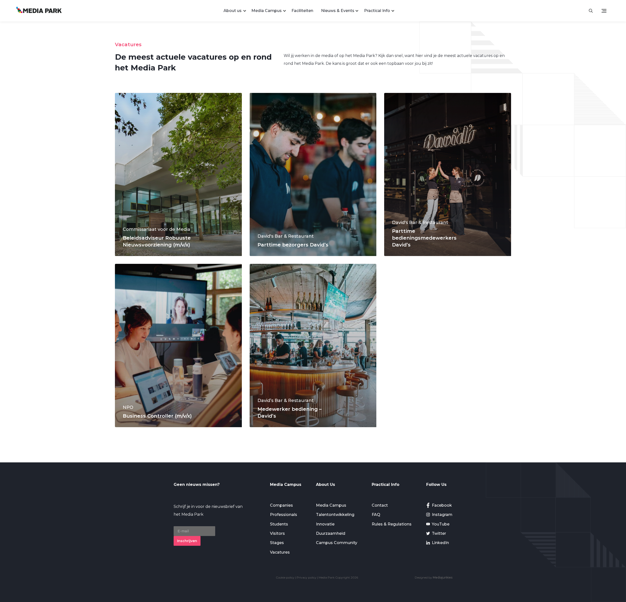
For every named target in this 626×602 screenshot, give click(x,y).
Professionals (283, 514)
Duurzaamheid (330, 533)
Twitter (439, 533)
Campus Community (336, 542)
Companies (281, 505)
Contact (380, 505)
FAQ (376, 514)
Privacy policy (306, 577)
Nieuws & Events (337, 10)
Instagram (442, 514)
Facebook (442, 505)
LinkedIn (440, 542)
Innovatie (325, 524)
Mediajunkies (442, 577)
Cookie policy (285, 577)
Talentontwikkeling (335, 514)
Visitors (277, 533)
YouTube (440, 524)
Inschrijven (187, 541)
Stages (277, 542)
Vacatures (280, 552)
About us (233, 10)
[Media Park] (39, 10)
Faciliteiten (302, 10)
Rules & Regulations (392, 524)
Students (279, 524)
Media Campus (266, 10)
